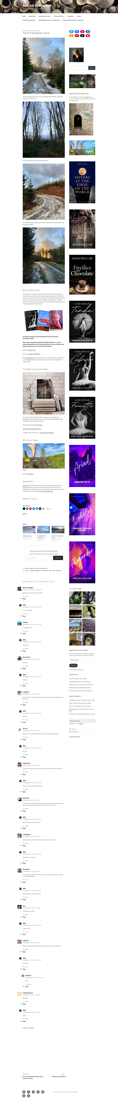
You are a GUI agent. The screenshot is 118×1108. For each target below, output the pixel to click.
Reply (24, 598)
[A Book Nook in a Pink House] (75, 639)
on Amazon (39, 425)
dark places (34, 568)
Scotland (52, 570)
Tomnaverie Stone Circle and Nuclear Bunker (80, 690)
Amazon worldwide (34, 354)
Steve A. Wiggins (28, 587)
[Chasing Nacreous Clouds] (75, 612)
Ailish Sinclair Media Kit (29, 20)
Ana (24, 906)
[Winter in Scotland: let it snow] (58, 529)
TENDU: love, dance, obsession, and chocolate (81, 684)
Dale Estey (26, 798)
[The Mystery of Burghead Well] (88, 612)
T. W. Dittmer (27, 834)
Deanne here (30, 358)
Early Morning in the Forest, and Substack (79, 681)
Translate (80, 723)
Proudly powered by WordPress (70, 1092)
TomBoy (25, 622)
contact (79, 16)
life (40, 568)
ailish (38, 30)
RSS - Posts (72, 729)
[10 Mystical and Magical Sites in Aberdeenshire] (88, 639)
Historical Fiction (59, 16)
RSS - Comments (73, 731)
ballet (27, 570)
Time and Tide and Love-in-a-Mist (77, 678)
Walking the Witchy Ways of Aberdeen (73, 20)
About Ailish (32, 16)
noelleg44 (26, 692)
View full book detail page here (32, 429)
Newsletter (71, 16)
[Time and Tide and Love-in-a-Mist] (75, 598)
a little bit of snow (27, 535)
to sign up (87, 97)
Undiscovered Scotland (47, 432)
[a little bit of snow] (29, 529)
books (27, 568)
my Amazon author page (45, 491)
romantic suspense (41, 570)
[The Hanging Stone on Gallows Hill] (75, 625)
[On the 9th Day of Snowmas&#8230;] (43, 529)
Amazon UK (31, 350)
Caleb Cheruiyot (28, 993)
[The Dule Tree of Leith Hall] (88, 598)
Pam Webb (26, 869)
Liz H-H (25, 728)
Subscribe (58, 558)
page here (30, 474)
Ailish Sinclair (37, 5)
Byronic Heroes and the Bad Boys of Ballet (80, 687)
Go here (25, 485)
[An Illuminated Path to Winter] (88, 625)
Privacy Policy (56, 1092)
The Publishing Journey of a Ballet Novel (49, 20)
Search (92, 68)
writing (44, 568)
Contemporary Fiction (44, 16)
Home (24, 16)
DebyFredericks (73, 709)
